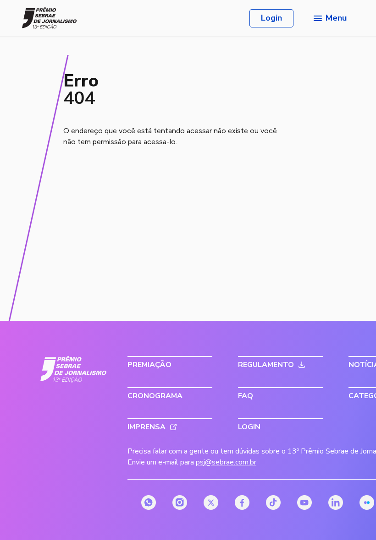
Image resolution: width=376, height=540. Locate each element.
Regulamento (266, 365)
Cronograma (154, 396)
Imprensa (146, 427)
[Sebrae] (73, 369)
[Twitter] (211, 502)
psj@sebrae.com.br (226, 462)
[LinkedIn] (335, 502)
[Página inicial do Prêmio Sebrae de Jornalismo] (49, 18)
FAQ (245, 396)
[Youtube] (304, 502)
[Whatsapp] (148, 502)
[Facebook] (242, 502)
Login (271, 17)
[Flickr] (366, 502)
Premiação (149, 365)
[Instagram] (179, 502)
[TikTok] (273, 502)
